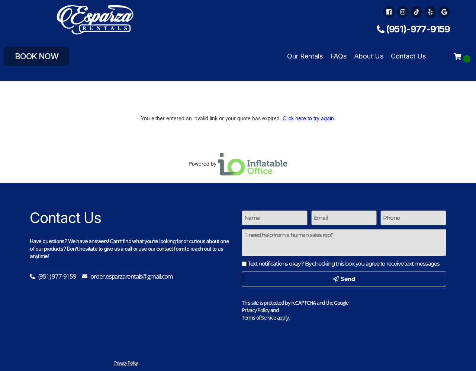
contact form (170, 248)
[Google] (444, 12)
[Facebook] (389, 12)
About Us (368, 56)
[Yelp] (430, 12)
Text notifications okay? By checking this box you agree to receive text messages (344, 263)
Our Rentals (305, 56)
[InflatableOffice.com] (253, 163)
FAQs (338, 56)
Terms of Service (259, 317)
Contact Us (408, 56)
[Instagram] (403, 12)
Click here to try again (308, 118)
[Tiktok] (416, 12)
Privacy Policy (255, 310)
